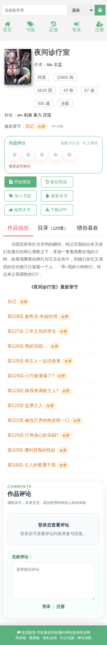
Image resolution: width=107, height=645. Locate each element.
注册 (99, 29)
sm (20, 115)
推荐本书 (22, 209)
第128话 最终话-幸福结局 (37, 316)
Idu (50, 64)
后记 (35, 126)
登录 (76, 29)
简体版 (20, 638)
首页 (7, 29)
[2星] (28, 154)
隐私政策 (50, 638)
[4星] (55, 154)
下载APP (59, 209)
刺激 (28, 115)
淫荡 (47, 115)
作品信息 (18, 228)
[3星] (42, 154)
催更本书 (59, 195)
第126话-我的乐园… (32, 345)
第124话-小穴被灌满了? (36, 375)
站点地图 (67, 638)
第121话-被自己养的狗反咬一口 (44, 420)
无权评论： (22, 556)
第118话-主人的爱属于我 (37, 464)
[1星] (14, 154)
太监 (58, 64)
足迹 (53, 29)
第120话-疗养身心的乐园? (38, 435)
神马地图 (84, 638)
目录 (53, 228)
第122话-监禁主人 (30, 405)
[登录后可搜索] (100, 10)
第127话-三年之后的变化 (37, 331)
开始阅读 (22, 181)
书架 (30, 29)
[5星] (69, 154)
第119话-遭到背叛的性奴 (37, 449)
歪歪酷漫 (28, 632)
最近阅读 (58, 181)
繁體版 (34, 638)
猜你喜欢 (87, 228)
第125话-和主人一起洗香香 (39, 360)
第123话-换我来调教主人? (38, 390)
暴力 (37, 115)
